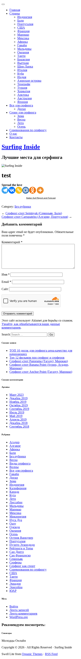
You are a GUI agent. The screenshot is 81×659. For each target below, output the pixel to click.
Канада (14, 491)
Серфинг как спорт (22, 566)
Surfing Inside (21, 146)
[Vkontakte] (11, 190)
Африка (22, 41)
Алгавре (15, 445)
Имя (6, 274)
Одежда (14, 527)
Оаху (12, 523)
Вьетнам (23, 63)
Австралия (24, 98)
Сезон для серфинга (22, 112)
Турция (22, 87)
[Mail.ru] (25, 190)
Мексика (23, 38)
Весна (21, 119)
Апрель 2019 (18, 419)
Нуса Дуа (15, 520)
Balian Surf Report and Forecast (41, 198)
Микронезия (17, 516)
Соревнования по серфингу (28, 130)
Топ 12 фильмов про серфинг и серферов (36, 357)
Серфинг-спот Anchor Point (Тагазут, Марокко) (40, 371)
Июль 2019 (16, 412)
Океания (23, 52)
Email (6, 281)
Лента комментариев (23, 613)
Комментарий (12, 242)
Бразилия (23, 59)
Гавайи (22, 45)
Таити (21, 56)
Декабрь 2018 (18, 423)
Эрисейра (15, 587)
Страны (14, 13)
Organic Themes (32, 654)
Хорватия (23, 91)
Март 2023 (16, 394)
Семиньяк (16, 559)
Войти (13, 606)
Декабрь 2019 (18, 398)
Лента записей (19, 610)
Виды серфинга (19, 463)
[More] (40, 190)
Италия (22, 70)
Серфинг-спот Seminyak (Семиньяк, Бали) (34, 213)
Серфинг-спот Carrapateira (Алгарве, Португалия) (35, 216)
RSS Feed (51, 654)
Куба (20, 73)
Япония (22, 102)
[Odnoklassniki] (32, 190)
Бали (20, 20)
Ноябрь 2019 (17, 401)
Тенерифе (23, 84)
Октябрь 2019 (18, 405)
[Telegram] (5, 190)
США (21, 27)
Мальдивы (24, 48)
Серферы (15, 562)
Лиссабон (15, 502)
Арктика (23, 94)
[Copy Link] (18, 190)
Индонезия (24, 17)
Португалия (25, 24)
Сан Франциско (20, 555)
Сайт (5, 289)
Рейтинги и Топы (21, 548)
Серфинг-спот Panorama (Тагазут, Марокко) (38, 361)
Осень (21, 126)
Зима (20, 116)
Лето (20, 123)
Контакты (16, 137)
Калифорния (17, 488)
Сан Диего (16, 552)
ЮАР (13, 590)
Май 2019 (15, 416)
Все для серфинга (21, 105)
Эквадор (15, 583)
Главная (14, 10)
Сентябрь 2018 (19, 426)
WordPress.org (18, 617)
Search (6, 334)
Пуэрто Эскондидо (22, 544)
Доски (21, 109)
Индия (21, 77)
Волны (14, 467)
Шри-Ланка (25, 66)
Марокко (23, 34)
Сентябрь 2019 (19, 409)
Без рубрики (23, 206)
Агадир (14, 442)
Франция (23, 31)
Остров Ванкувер (21, 537)
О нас (13, 133)
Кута (12, 495)
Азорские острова (29, 80)
